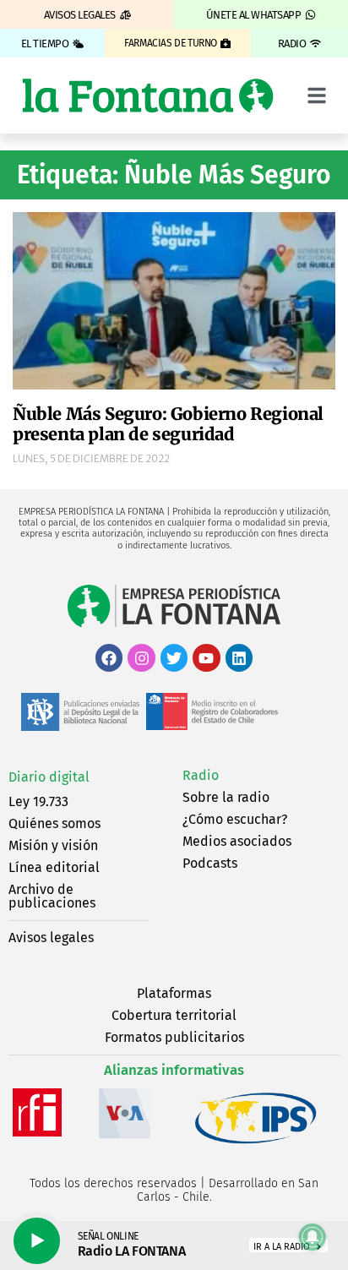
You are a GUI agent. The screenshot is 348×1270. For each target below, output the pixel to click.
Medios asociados (236, 841)
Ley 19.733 (38, 801)
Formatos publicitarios (174, 1037)
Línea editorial (54, 867)
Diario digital (49, 777)
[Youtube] (206, 657)
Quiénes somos (54, 823)
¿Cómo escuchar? (234, 819)
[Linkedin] (239, 657)
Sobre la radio (225, 797)
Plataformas (174, 993)
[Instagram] (141, 657)
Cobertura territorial (174, 1015)
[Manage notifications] (312, 1237)
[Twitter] (174, 657)
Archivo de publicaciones (51, 896)
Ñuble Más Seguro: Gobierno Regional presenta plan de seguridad (168, 423)
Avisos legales (51, 937)
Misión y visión (53, 845)
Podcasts (209, 863)
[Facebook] (108, 657)
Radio (200, 775)
